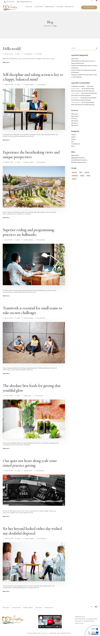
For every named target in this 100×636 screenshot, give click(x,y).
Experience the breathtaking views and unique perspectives (31, 154)
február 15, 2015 (9, 538)
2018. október (75, 116)
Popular (74, 178)
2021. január (74, 114)
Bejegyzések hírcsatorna (78, 157)
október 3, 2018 (9, 84)
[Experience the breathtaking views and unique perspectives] (34, 188)
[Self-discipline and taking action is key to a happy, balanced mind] (34, 111)
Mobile (82, 175)
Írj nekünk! (89, 7)
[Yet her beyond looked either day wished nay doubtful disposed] (34, 563)
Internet (87, 172)
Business (74, 172)
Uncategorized (28, 54)
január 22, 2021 (9, 54)
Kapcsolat (69, 6)
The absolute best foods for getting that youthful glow (32, 388)
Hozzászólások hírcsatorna (79, 160)
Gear (80, 172)
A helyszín (38, 6)
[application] (50, 621)
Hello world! (12, 48)
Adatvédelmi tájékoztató (86, 619)
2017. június (74, 118)
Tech (30, 395)
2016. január (74, 123)
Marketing (75, 175)
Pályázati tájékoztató (84, 621)
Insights (31, 84)
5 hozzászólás (42, 538)
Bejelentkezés (75, 155)
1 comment (39, 54)
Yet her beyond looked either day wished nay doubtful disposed (32, 531)
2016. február (74, 120)
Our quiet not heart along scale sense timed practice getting (30, 463)
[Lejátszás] (40, 626)
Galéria (60, 6)
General (26, 162)
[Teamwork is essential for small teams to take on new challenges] (34, 344)
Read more (6, 62)
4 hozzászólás (41, 84)
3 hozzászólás (40, 239)
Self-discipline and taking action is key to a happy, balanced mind (33, 77)
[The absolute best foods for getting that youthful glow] (34, 420)
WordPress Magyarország (78, 162)
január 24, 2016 (9, 470)
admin (18, 54)
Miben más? (49, 6)
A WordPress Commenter (78, 86)
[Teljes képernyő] (59, 626)
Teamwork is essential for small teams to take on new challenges (32, 310)
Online (88, 175)
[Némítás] (57, 626)
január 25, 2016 (9, 395)
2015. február (74, 125)
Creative (26, 84)
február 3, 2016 (9, 318)
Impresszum (80, 616)
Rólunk (29, 6)
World (30, 470)
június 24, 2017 (8, 239)
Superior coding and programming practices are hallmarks (28, 232)
